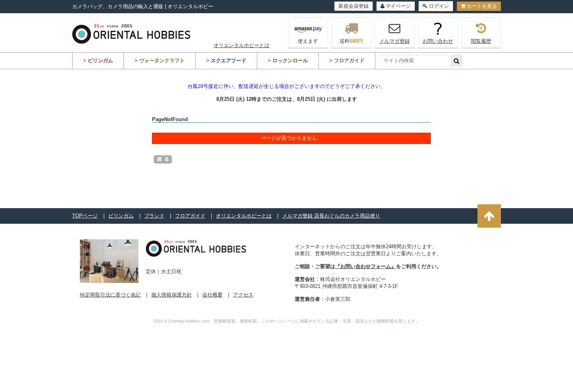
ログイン (439, 6)
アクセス (243, 295)
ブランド (154, 216)
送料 (351, 41)
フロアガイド (190, 216)
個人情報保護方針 (171, 295)
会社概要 (212, 295)
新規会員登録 (353, 6)
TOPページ (85, 216)
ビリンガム (121, 216)
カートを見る (482, 6)
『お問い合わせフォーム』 (365, 266)
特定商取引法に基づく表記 (110, 295)
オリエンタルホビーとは (241, 45)
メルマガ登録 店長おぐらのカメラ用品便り (331, 216)
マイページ (398, 6)
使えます (308, 41)
